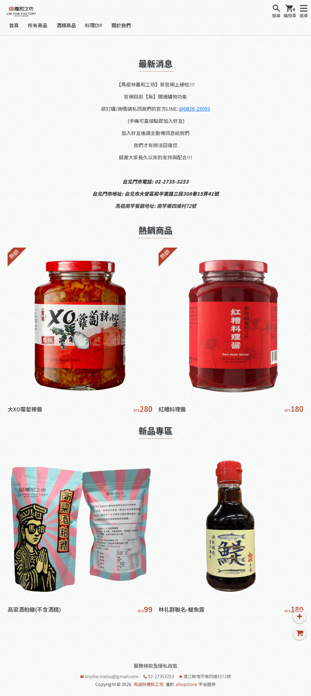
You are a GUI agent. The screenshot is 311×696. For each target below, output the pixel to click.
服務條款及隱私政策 (155, 665)
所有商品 (37, 25)
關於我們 (121, 25)
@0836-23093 (194, 108)
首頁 (14, 25)
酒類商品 (66, 25)
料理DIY (93, 25)
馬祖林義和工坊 (148, 684)
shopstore (186, 684)
